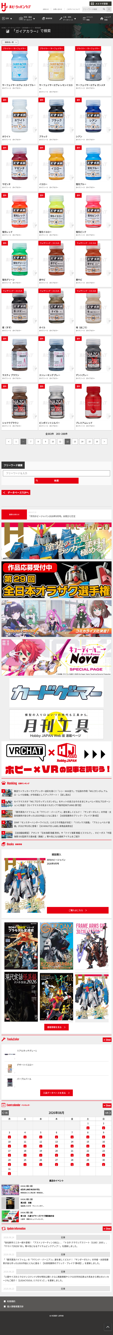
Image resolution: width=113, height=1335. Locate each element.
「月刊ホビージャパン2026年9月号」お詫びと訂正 (51, 516)
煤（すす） (7, 327)
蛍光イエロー (45, 231)
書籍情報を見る (54, 1027)
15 (90, 441)
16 (97, 441)
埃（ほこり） (82, 327)
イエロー (43, 184)
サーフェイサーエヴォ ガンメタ (90, 84)
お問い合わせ (57, 9)
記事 (63, 1237)
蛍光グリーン (8, 279)
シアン (79, 136)
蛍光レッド (7, 231)
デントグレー (82, 375)
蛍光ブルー (81, 184)
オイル (42, 327)
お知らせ (46, 9)
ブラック (43, 136)
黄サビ (79, 279)
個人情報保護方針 (15, 1306)
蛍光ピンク (81, 231)
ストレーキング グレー (49, 375)
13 (75, 441)
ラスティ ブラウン (10, 375)
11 (60, 441)
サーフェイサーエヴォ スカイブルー (19, 84)
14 (82, 441)
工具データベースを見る (54, 1092)
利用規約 (11, 1301)
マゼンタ (6, 184)
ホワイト (6, 136)
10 (53, 441)
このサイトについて (73, 9)
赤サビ (42, 279)
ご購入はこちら (76, 910)
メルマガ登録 (101, 3)
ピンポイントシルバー (49, 422)
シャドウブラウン (10, 422)
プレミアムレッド (84, 422)
